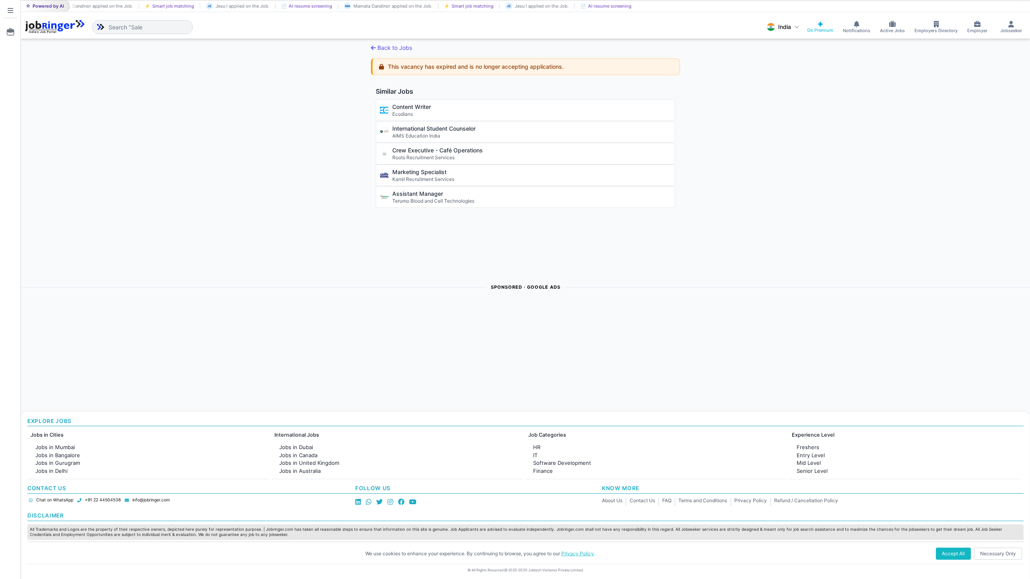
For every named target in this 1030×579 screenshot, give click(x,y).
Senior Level (812, 471)
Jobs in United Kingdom (309, 463)
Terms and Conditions (702, 500)
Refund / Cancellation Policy (806, 500)
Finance (543, 471)
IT (535, 455)
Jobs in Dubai (296, 447)
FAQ (667, 500)
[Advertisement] (262, 351)
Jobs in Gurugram (57, 463)
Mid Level (809, 463)
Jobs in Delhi (51, 471)
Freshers (808, 447)
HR (536, 447)
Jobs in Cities (47, 435)
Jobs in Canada (298, 455)
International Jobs (296, 435)
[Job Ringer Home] (55, 27)
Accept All (953, 553)
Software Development (562, 463)
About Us (612, 500)
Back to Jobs (394, 47)
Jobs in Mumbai (55, 447)
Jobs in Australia (300, 471)
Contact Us (642, 500)
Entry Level (811, 455)
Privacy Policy (750, 500)
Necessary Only (998, 553)
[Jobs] (8, 32)
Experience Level (813, 435)
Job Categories (547, 435)
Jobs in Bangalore (57, 455)
